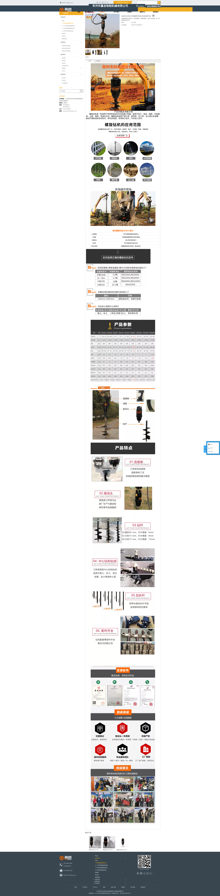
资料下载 (113, 887)
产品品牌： (124, 25)
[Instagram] (147, 873)
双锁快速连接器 (66, 45)
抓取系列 (63, 74)
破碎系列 (63, 54)
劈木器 (64, 36)
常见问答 (132, 887)
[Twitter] (144, 873)
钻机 (63, 20)
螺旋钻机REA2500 (121, 849)
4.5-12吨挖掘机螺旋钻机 (68, 25)
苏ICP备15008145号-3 (125, 893)
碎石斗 (64, 71)
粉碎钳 (64, 60)
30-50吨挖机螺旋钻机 (67, 31)
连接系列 (63, 42)
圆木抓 (64, 78)
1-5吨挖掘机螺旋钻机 (67, 23)
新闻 (104, 887)
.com (72, 2)
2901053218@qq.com (70, 875)
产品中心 (95, 887)
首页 (76, 887)
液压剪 (64, 63)
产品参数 (97, 60)
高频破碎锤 (65, 65)
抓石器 (64, 80)
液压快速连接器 (66, 48)
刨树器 (64, 33)
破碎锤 (64, 58)
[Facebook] (137, 873)
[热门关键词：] (159, 2)
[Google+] (151, 873)
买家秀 (123, 887)
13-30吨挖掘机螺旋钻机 (68, 28)
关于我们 (84, 887)
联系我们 (143, 887)
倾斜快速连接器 (66, 51)
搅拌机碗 (64, 38)
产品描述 (89, 60)
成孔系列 (63, 17)
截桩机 (64, 68)
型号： (123, 22)
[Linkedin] (141, 873)
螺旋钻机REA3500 (94, 849)
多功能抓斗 (65, 83)
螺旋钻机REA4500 (107, 849)
